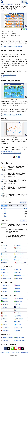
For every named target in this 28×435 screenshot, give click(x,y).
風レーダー (5, 76)
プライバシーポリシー (15, 352)
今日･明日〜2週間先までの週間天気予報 (12, 46)
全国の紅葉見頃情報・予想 (9, 75)
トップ (3, 4)
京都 (5, 213)
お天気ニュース (9, 4)
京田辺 (5, 216)
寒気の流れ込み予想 (7, 151)
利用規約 (7, 352)
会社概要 (2, 352)
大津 (5, 211)
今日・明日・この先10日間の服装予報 (12, 153)
